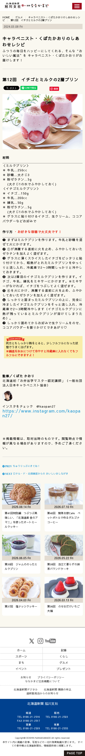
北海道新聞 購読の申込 (57, 689)
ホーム (21, 650)
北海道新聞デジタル (26, 689)
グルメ (19, 17)
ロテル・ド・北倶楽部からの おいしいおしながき (36, 473)
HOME (6, 17)
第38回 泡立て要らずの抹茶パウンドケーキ (63, 566)
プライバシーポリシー (51, 677)
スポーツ (21, 656)
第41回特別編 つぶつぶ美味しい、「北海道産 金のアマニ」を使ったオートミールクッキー (21, 520)
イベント (21, 669)
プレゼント (64, 669)
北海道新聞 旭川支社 (42, 703)
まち (21, 662)
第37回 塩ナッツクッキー (21, 606)
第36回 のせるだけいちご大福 (63, 608)
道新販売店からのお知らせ (42, 693)
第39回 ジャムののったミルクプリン (21, 566)
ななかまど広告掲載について (42, 681)
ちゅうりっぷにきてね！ (22, 466)
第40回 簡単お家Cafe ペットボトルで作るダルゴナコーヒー (63, 517)
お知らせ (26, 677)
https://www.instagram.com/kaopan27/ (41, 413)
